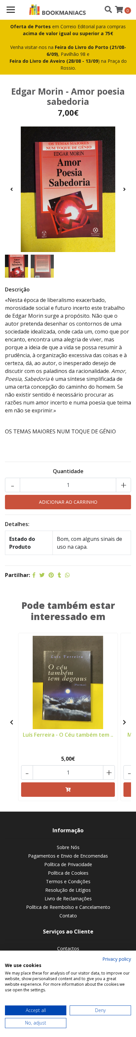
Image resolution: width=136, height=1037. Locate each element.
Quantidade (68, 471)
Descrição (17, 289)
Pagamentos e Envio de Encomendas (68, 856)
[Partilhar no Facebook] (34, 575)
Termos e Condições (68, 881)
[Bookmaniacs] (57, 9)
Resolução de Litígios (68, 890)
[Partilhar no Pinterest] (51, 575)
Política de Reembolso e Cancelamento (68, 907)
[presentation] (11, 189)
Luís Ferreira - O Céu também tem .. (68, 734)
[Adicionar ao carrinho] (68, 789)
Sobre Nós (68, 847)
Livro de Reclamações (68, 898)
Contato (68, 915)
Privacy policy (116, 959)
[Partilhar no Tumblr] (59, 575)
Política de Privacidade (68, 864)
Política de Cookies (68, 873)
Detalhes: (17, 524)
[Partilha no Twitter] (42, 575)
